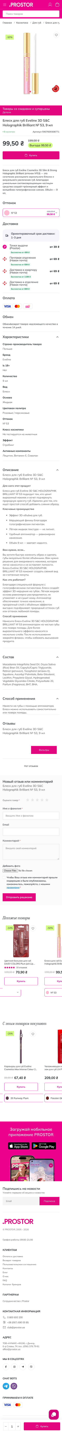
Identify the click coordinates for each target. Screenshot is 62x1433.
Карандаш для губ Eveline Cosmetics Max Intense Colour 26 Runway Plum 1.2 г (20, 1068)
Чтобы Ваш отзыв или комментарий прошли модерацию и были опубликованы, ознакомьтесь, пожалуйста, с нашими (32, 882)
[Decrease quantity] (5, 1426)
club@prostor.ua (16, 1327)
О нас (6, 1276)
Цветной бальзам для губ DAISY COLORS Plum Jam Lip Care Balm (18, 962)
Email (6, 824)
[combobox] (31, 213)
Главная (7, 22)
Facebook (6, 1366)
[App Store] (19, 1146)
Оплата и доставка (13, 1256)
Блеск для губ (53, 22)
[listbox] (22, 213)
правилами (13, 887)
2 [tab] (33, 92)
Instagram (14, 1366)
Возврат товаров (12, 1260)
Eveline (7, 359)
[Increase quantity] (18, 1426)
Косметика (22, 22)
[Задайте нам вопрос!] (54, 1416)
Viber (31, 1366)
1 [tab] (30, 92)
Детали (7, 112)
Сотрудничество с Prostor (16, 1301)
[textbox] (31, 213)
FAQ (5, 1280)
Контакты (8, 1268)
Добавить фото (11, 865)
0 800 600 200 (15, 1317)
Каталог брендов (12, 1284)
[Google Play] (43, 1146)
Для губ (36, 22)
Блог (5, 1272)
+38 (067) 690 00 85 (18, 1322)
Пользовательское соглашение (19, 1264)
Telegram (23, 1366)
